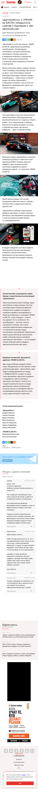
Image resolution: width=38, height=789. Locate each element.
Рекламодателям (19, 762)
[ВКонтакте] (3, 39)
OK (20, 783)
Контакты (19, 759)
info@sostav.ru (19, 753)
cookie (24, 775)
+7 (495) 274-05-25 (19, 755)
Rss (19, 768)
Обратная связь (19, 765)
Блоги (14, 7)
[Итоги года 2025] (21, 2)
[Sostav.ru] (12, 2)
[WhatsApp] (9, 39)
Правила (9, 476)
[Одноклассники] (14, 39)
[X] (12, 39)
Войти (4, 476)
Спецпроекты (25, 7)
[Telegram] (6, 39)
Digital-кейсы (9, 624)
